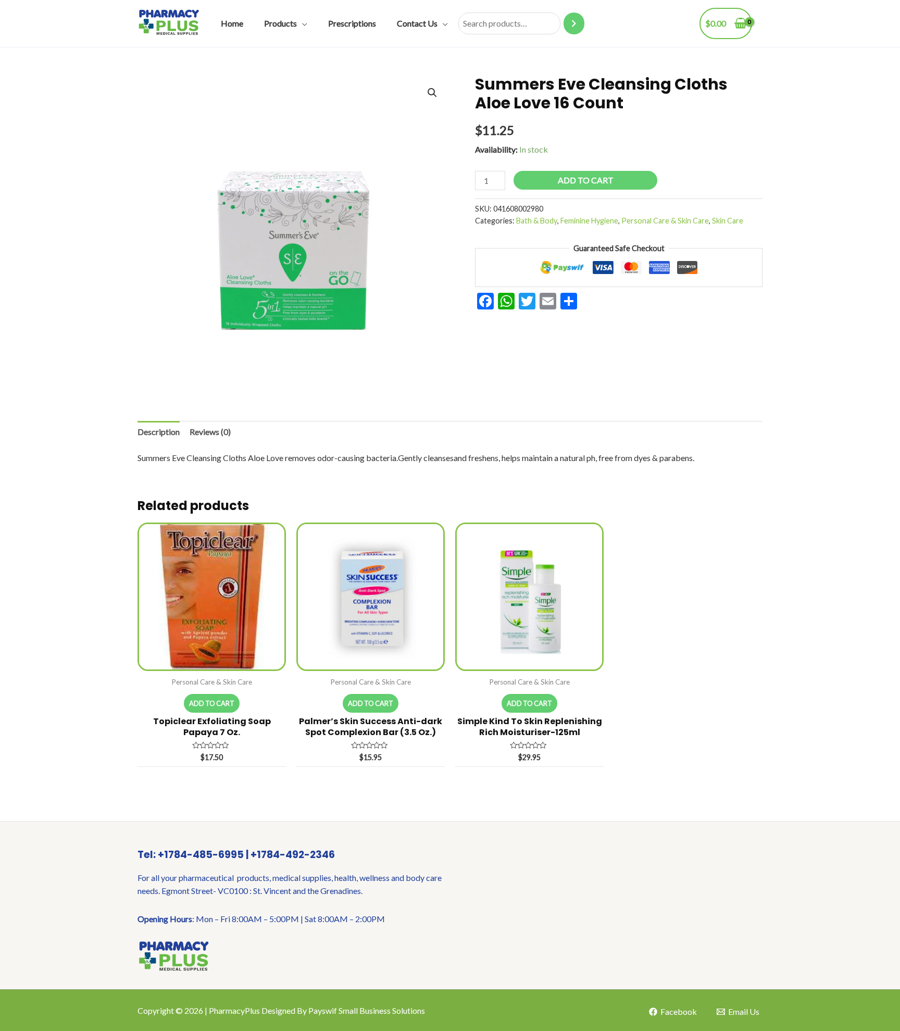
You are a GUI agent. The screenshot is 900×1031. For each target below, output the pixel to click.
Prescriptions (352, 23)
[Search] (574, 24)
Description (159, 432)
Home (232, 23)
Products (280, 23)
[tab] (159, 432)
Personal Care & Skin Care (665, 220)
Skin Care (727, 220)
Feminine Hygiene (589, 220)
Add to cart (586, 180)
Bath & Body (536, 220)
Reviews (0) (210, 432)
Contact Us (417, 23)
